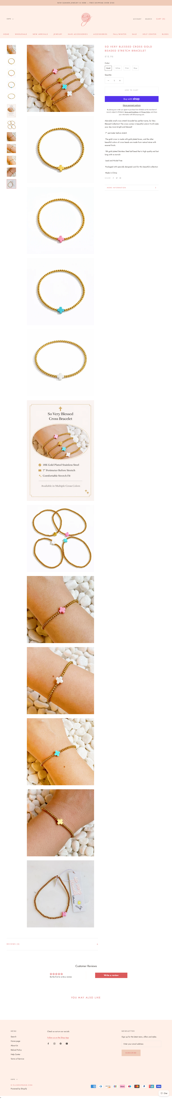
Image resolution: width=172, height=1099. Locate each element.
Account (137, 19)
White (117, 68)
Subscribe (131, 1053)
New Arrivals (40, 34)
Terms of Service (17, 1058)
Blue (135, 68)
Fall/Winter (119, 34)
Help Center (149, 34)
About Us (14, 1045)
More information (116, 188)
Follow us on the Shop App (58, 1037)
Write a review (111, 975)
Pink (127, 68)
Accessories (100, 34)
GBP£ (9, 19)
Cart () (160, 19)
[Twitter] (117, 178)
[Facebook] (113, 178)
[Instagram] (54, 1043)
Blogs (165, 34)
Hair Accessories (78, 34)
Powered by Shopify (19, 1088)
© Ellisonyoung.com (22, 1085)
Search (148, 19)
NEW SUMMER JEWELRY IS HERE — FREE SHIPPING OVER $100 (85, 3)
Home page (15, 1041)
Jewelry (58, 34)
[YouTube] (67, 1043)
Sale (134, 34)
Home (6, 34)
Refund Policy (16, 1050)
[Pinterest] (120, 178)
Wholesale (21, 34)
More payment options (132, 105)
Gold (108, 68)
